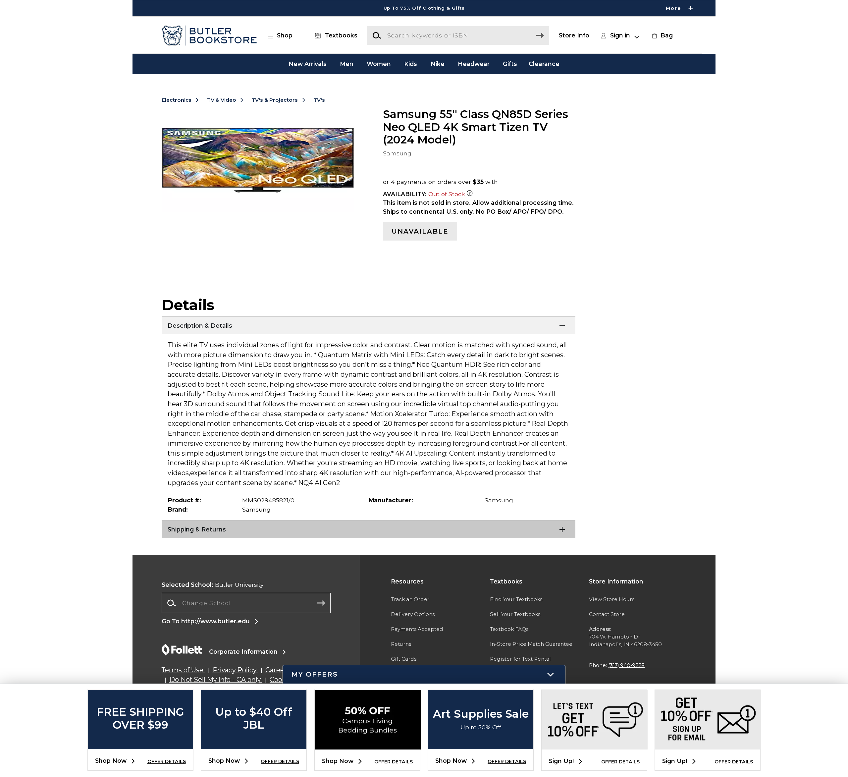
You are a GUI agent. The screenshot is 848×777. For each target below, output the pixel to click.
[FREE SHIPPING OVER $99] (140, 743)
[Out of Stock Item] (470, 194)
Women (379, 63)
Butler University (213, 584)
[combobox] (246, 603)
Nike (438, 63)
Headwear (474, 63)
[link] (661, 35)
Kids (410, 63)
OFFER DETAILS (166, 761)
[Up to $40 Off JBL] (253, 743)
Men (346, 63)
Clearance (544, 63)
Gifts (510, 63)
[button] (424, 8)
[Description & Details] (368, 325)
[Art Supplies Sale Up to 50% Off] (480, 743)
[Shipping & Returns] (368, 528)
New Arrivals (308, 63)
